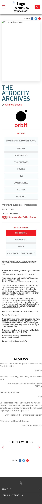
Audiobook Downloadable (21, 253)
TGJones (21, 190)
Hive (21, 176)
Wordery (21, 196)
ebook (21, 246)
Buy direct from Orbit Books (21, 141)
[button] (3, 447)
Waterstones (21, 183)
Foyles (21, 169)
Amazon (21, 148)
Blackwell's (21, 155)
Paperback (21, 240)
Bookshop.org (21, 162)
